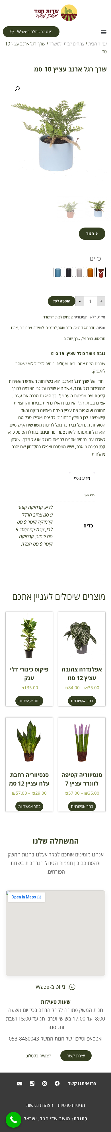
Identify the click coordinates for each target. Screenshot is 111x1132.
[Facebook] (57, 1083)
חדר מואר (65, 327)
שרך (77, 338)
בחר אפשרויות (82, 700)
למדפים (51, 327)
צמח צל (87, 338)
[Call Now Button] (13, 1120)
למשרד (39, 327)
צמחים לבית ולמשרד (66, 44)
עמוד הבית (97, 44)
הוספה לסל (62, 301)
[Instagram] (45, 1083)
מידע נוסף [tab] (82, 478)
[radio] (101, 272)
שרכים (68, 338)
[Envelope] (20, 1083)
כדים (95, 258)
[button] (103, 32)
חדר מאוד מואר (84, 327)
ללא (49, 507)
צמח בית (25, 327)
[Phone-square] (32, 1083)
